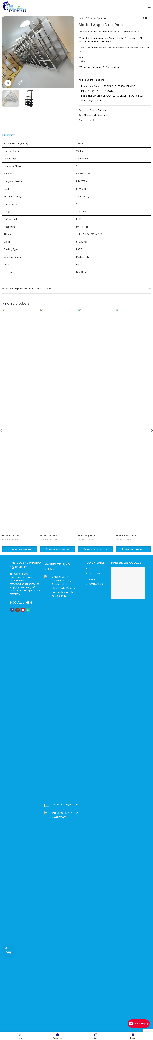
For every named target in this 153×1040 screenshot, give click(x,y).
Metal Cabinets (48, 535)
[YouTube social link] (23, 610)
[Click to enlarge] (7, 83)
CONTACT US (96, 583)
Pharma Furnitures (97, 18)
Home (82, 18)
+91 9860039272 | (63, 813)
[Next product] (149, 18)
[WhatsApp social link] (94, 120)
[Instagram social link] (17, 610)
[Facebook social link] (86, 120)
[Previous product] (143, 18)
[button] (8, 951)
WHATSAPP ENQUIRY (21, 549)
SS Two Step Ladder (126, 535)
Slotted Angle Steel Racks (96, 114)
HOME (92, 568)
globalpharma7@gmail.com (65, 804)
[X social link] (90, 120)
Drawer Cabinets (11, 535)
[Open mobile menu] (149, 7)
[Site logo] (14, 6)
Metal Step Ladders (88, 535)
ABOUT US (94, 573)
